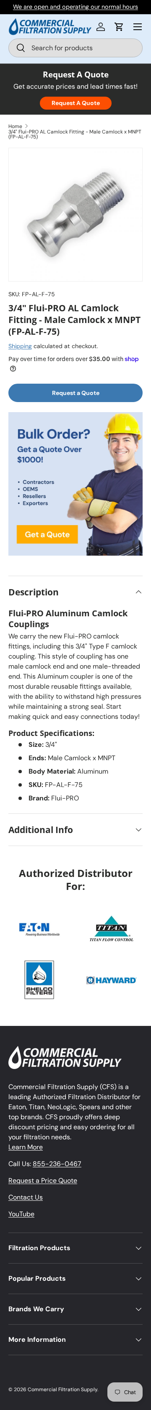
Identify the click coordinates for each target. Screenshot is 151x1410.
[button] (119, 27)
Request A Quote (76, 103)
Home (15, 126)
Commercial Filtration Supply (62, 1389)
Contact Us (25, 1197)
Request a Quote (75, 393)
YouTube (21, 1214)
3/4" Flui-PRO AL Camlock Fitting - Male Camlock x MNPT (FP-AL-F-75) (74, 134)
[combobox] (75, 47)
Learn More (25, 1147)
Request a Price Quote (42, 1180)
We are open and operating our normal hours (75, 6)
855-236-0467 (57, 1163)
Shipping (20, 346)
